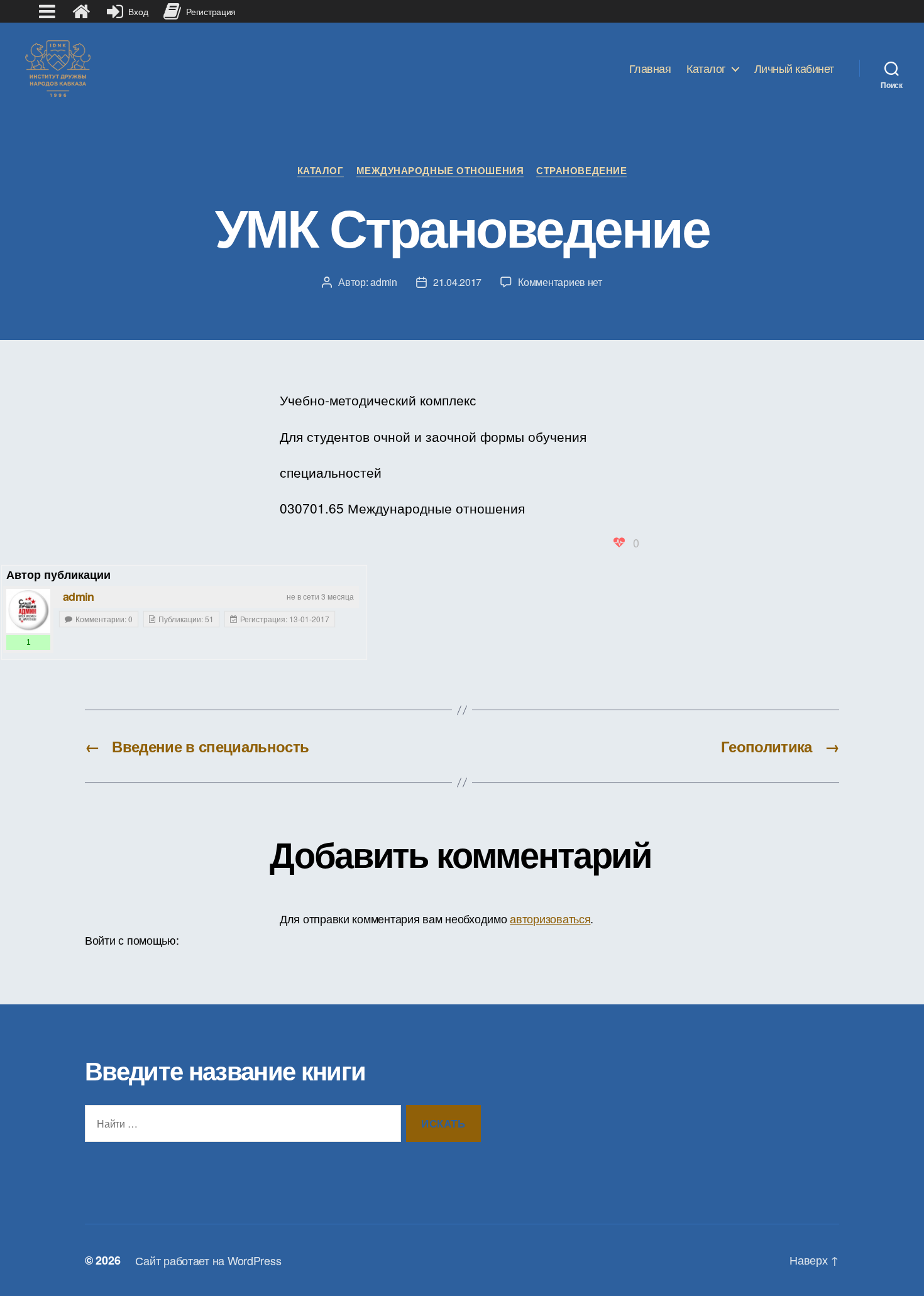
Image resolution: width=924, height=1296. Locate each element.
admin (383, 282)
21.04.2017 (457, 282)
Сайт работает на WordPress (208, 1260)
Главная (650, 68)
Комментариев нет (560, 282)
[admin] (28, 611)
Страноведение (581, 171)
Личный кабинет (794, 68)
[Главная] (81, 11)
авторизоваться (550, 918)
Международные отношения (440, 171)
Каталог (706, 68)
